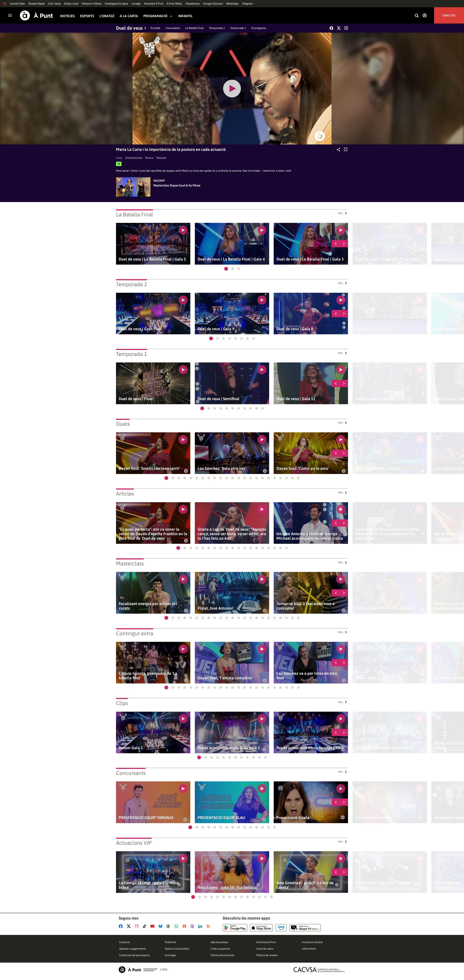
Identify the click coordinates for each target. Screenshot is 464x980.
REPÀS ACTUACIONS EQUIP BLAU (384, 748)
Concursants (172, 28)
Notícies (67, 16)
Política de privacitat (222, 955)
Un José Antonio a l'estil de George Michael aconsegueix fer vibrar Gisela (309, 536)
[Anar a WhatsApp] (177, 926)
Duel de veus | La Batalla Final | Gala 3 (310, 259)
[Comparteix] (338, 149)
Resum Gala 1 (131, 748)
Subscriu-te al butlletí (177, 948)
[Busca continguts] (417, 15)
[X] (339, 28)
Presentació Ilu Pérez (374, 817)
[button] (226, 269)
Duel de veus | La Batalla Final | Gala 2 (388, 259)
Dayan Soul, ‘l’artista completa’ (225, 678)
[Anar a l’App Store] (261, 927)
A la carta (129, 16)
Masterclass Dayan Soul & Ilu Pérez (176, 185)
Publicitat (170, 942)
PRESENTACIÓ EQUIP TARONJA (146, 817)
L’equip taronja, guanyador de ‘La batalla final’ (148, 675)
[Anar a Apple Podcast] (193, 926)
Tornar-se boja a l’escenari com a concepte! (305, 605)
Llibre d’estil (309, 948)
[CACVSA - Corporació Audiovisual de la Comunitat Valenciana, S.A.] (319, 969)
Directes (449, 15)
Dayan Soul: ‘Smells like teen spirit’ (149, 468)
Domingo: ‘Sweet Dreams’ (377, 468)
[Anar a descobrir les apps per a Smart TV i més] (305, 927)
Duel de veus (129, 28)
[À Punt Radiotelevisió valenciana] (138, 969)
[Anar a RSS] (209, 926)
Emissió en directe (312, 942)
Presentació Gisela (292, 817)
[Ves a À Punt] (36, 15)
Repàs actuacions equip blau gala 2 (229, 748)
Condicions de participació (134, 955)
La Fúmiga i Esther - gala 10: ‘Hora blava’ (149, 885)
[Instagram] (346, 28)
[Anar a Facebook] (121, 926)
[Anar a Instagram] (137, 926)
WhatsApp (232, 3)
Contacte (124, 942)
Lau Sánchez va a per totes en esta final (306, 675)
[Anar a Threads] (169, 926)
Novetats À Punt (153, 3)
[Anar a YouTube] (153, 926)
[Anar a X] (129, 926)
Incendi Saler (17, 3)
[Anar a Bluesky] (161, 926)
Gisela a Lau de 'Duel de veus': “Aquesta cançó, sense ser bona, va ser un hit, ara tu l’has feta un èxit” (232, 534)
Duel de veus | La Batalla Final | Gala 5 (152, 259)
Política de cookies (267, 955)
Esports (87, 16)
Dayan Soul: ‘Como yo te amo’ (302, 468)
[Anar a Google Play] (235, 927)
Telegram (247, 3)
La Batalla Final (194, 28)
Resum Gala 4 (367, 678)
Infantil (185, 16)
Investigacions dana (116, 3)
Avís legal (170, 955)
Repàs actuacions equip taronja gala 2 (310, 748)
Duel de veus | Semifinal (218, 398)
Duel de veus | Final (136, 398)
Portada (155, 28)
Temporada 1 (238, 28)
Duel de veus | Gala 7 (373, 329)
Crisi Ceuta (54, 3)
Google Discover (213, 3)
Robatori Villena (91, 3)
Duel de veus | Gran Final (140, 329)
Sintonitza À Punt (266, 942)
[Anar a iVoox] (185, 926)
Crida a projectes (220, 948)
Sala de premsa (219, 942)
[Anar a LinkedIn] (200, 926)
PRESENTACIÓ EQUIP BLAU (221, 817)
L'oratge (136, 3)
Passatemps (193, 3)
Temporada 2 (217, 28)
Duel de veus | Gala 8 (294, 329)
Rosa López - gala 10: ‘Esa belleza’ (228, 887)
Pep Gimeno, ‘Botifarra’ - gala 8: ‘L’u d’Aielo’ (386, 885)
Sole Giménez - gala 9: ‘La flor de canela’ (305, 885)
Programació (155, 16)
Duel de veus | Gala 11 (295, 398)
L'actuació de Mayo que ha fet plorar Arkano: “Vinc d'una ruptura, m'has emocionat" (387, 534)
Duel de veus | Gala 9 (216, 329)
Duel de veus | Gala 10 (374, 398)
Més (340, 213)
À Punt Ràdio (174, 3)
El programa (258, 28)
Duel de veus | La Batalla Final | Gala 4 (231, 259)
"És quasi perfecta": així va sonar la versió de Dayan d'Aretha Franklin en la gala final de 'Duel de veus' (153, 534)
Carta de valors (265, 948)
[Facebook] (331, 28)
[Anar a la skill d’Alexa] (281, 927)
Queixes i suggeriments (132, 948)
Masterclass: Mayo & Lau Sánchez (384, 608)
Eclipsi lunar (71, 3)
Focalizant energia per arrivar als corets (148, 605)
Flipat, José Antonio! (215, 608)
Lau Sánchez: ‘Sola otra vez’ (222, 468)
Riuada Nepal (36, 3)
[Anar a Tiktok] (145, 926)
